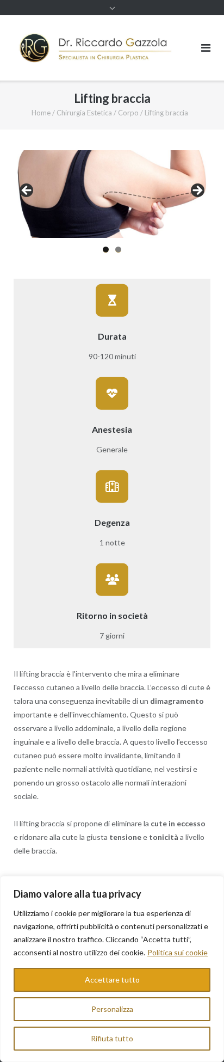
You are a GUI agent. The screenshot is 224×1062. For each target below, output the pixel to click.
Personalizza (112, 1009)
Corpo (128, 112)
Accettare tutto (112, 979)
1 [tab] (106, 250)
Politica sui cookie (177, 952)
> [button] (197, 191)
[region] (112, 969)
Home (41, 112)
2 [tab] (118, 250)
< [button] (27, 191)
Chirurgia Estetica (84, 112)
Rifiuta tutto (112, 1038)
